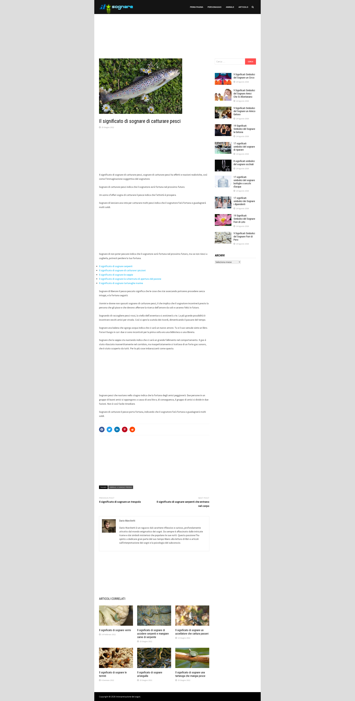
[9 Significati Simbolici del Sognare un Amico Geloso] (223, 108)
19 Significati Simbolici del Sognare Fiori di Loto (244, 218)
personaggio (214, 7)
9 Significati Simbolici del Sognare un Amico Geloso (244, 111)
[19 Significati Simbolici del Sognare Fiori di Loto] (223, 216)
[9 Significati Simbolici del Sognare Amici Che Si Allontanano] (223, 90)
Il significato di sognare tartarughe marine (121, 283)
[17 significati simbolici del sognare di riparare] (223, 143)
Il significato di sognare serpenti (115, 266)
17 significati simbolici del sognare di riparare (244, 146)
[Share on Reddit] (132, 429)
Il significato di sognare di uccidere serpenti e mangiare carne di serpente (153, 633)
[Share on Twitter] (109, 429)
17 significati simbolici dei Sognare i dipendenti (244, 201)
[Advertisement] (177, 33)
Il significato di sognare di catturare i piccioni (122, 270)
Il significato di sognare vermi (115, 630)
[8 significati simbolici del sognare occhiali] (223, 161)
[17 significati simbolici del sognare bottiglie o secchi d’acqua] (223, 177)
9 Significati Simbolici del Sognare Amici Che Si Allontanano (244, 93)
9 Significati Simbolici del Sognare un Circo (244, 76)
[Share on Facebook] (102, 429)
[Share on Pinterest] (124, 429)
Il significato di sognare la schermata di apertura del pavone (130, 278)
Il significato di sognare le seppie (116, 274)
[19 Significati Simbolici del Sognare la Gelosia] (223, 126)
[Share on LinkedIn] (117, 429)
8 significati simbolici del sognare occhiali (244, 163)
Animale (230, 7)
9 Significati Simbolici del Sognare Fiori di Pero (244, 236)
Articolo (243, 7)
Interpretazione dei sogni (128, 696)
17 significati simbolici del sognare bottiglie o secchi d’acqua (244, 182)
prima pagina (196, 7)
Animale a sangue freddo (120, 487)
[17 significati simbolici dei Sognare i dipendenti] (223, 198)
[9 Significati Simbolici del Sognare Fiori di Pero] (223, 233)
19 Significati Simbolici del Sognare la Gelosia (244, 129)
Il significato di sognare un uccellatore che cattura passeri (192, 631)
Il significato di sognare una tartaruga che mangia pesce (190, 674)
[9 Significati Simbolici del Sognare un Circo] (223, 74)
